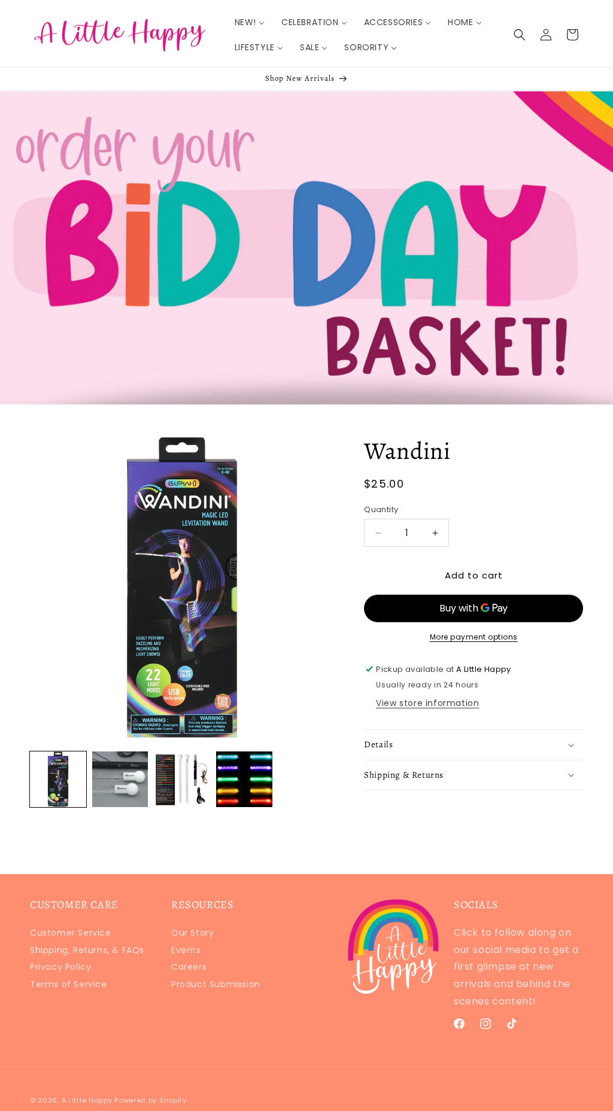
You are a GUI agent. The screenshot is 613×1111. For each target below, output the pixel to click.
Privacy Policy (60, 967)
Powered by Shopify (150, 1100)
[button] (519, 35)
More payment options (474, 637)
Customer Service (70, 934)
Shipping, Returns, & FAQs (87, 950)
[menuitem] (249, 22)
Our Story (192, 934)
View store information (427, 703)
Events (186, 950)
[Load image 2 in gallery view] (120, 779)
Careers (189, 967)
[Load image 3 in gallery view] (182, 779)
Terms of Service (68, 984)
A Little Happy (87, 1100)
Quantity (381, 509)
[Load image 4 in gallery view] (244, 779)
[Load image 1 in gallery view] (58, 779)
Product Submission (215, 984)
